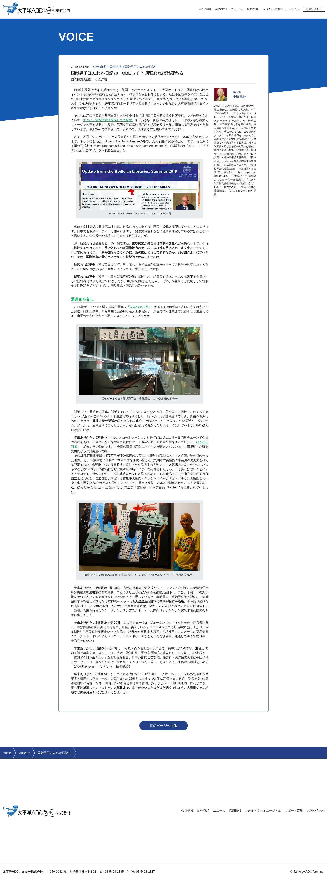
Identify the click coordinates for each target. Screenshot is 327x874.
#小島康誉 (99, 66)
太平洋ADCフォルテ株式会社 (37, 8)
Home (7, 752)
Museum (24, 752)
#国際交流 (114, 66)
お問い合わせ (314, 9)
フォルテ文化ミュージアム (281, 9)
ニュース (237, 9)
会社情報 (205, 9)
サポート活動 (294, 810)
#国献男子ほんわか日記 (139, 66)
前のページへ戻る (163, 725)
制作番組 (221, 9)
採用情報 (253, 9)
